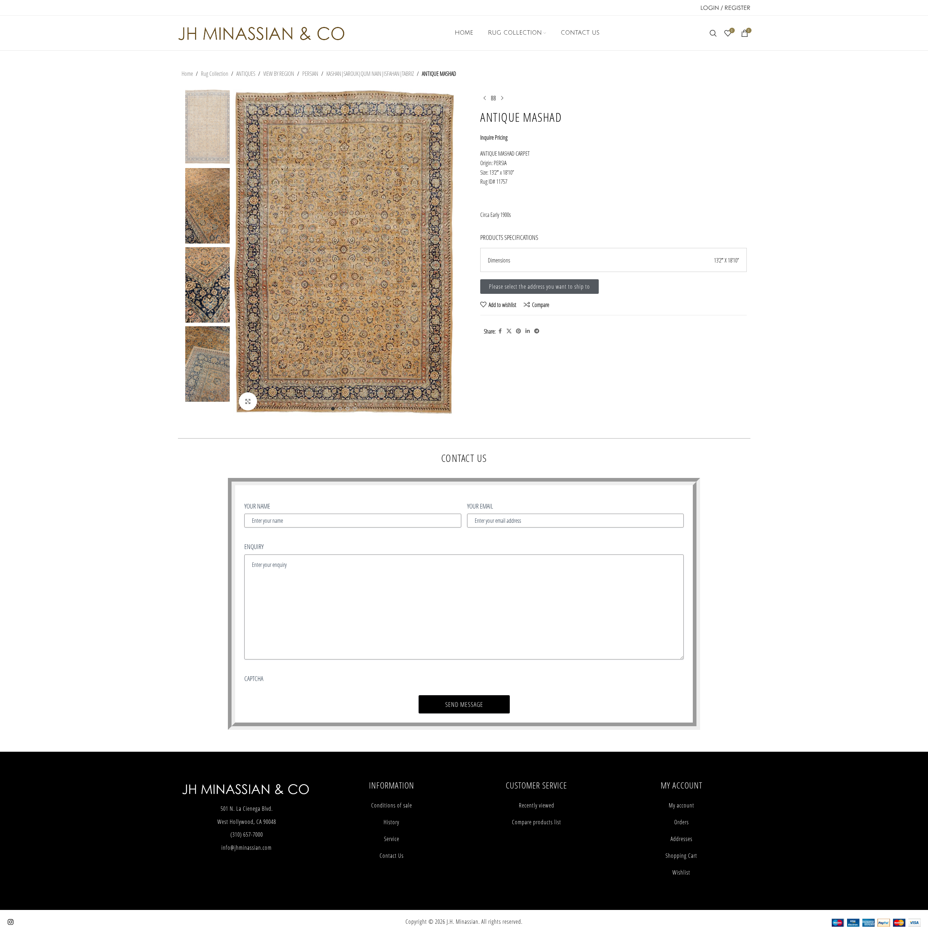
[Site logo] (261, 32)
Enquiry (254, 546)
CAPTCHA (253, 678)
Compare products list (536, 822)
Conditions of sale (391, 805)
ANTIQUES (245, 73)
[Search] (713, 33)
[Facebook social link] (500, 331)
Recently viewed (536, 805)
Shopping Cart (681, 856)
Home (187, 73)
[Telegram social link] (536, 331)
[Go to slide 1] (333, 408)
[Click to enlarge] (248, 401)
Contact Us (392, 856)
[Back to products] (493, 98)
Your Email (480, 506)
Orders (681, 822)
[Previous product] (484, 98)
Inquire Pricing (494, 137)
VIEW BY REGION (278, 73)
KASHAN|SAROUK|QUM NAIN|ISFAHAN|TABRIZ (370, 73)
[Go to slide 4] (355, 408)
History (391, 822)
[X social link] (509, 331)
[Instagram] (10, 922)
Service (391, 839)
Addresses (681, 839)
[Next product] (502, 98)
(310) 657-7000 (246, 834)
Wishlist (681, 872)
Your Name (257, 506)
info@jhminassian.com (246, 848)
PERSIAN (310, 73)
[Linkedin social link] (527, 331)
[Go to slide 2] (340, 408)
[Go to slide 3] (347, 408)
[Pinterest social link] (518, 331)
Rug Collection (214, 73)
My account (681, 805)
